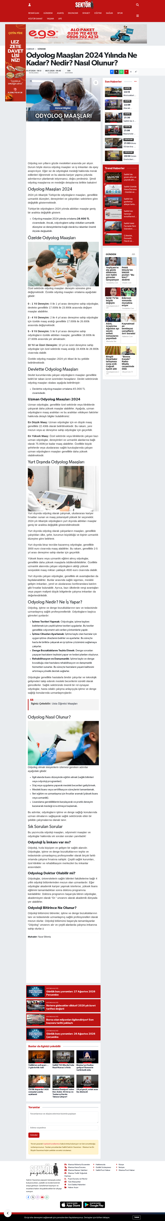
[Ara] (137, 5)
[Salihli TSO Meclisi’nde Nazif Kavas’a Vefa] (63, 1057)
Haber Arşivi (73, 1187)
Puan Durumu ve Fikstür (77, 1179)
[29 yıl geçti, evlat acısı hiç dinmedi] (87, 1081)
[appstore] (71, 1205)
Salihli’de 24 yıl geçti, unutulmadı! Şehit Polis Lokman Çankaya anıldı (129, 120)
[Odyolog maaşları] (63, 264)
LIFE (60, 19)
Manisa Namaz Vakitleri (77, 1170)
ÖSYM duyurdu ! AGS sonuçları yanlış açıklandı (38, 1091)
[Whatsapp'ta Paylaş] (121, 72)
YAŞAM (50, 19)
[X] (33, 1197)
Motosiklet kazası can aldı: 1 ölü (128, 94)
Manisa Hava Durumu (77, 1167)
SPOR (120, 13)
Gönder (34, 1135)
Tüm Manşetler (74, 1182)
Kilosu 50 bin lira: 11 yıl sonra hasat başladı (129, 145)
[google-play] (94, 1205)
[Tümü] (135, 82)
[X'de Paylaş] (116, 72)
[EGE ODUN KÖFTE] (82, 34)
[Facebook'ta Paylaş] (112, 72)
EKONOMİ (73, 13)
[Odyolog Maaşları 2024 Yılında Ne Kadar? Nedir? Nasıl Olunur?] (63, 99)
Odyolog (33, 767)
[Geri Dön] (8, 1213)
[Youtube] (42, 1197)
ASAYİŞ (60, 13)
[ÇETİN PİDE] (15, 63)
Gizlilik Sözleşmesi (103, 1167)
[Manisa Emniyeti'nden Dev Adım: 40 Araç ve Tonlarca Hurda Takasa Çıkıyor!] (63, 1081)
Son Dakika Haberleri (76, 1185)
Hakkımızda (100, 1165)
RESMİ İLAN (33, 13)
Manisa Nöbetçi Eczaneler (79, 1165)
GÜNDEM (48, 13)
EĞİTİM (98, 13)
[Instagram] (37, 1197)
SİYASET (86, 13)
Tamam (136, 1217)
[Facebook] (28, 1197)
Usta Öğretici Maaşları (65, 703)
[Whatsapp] (47, 1197)
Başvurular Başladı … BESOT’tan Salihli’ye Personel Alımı (128, 132)
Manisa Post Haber (127, 1170)
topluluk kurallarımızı (51, 1144)
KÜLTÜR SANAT (35, 19)
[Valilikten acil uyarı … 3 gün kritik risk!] (39, 1057)
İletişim (122, 1167)
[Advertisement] (75, 141)
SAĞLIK (109, 13)
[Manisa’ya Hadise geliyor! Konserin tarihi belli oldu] (87, 1057)
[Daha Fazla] (126, 72)
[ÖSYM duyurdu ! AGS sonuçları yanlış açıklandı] (39, 1081)
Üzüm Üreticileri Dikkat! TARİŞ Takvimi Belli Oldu (129, 158)
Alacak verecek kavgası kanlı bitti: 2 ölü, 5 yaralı (129, 107)
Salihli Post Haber (103, 1170)
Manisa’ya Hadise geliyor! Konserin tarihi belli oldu (85, 1067)
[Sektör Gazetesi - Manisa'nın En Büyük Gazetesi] (84, 5)
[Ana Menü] (137, 16)
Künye (121, 1165)
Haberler (30, 49)
